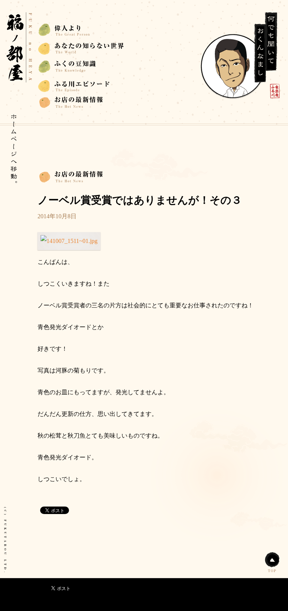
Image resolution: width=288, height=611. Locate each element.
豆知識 (81, 103)
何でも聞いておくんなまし (238, 55)
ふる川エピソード (81, 66)
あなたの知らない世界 (81, 29)
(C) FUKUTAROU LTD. (5, 540)
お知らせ (81, 48)
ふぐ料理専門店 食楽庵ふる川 (19, 47)
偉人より (81, 84)
